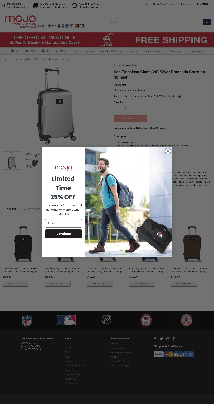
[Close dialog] (168, 151)
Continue (63, 234)
